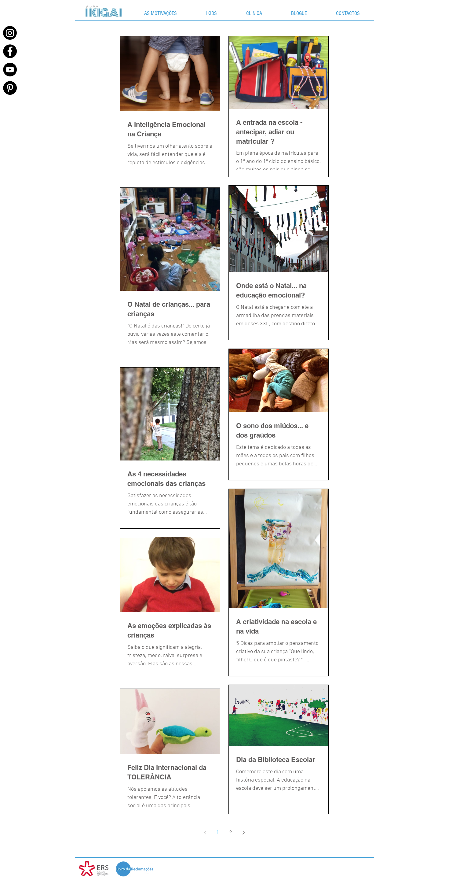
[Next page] (243, 832)
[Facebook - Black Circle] (10, 51)
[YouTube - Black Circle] (10, 69)
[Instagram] (10, 33)
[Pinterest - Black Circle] (10, 88)
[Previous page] (204, 832)
